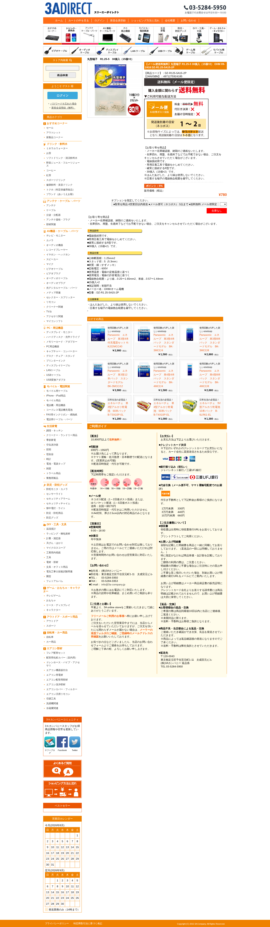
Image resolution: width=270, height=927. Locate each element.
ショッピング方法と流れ (145, 20)
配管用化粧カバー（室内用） (61, 657)
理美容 (49, 454)
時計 (48, 459)
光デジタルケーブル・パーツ (61, 287)
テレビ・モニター (55, 235)
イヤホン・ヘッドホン (58, 254)
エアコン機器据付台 (57, 670)
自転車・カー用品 (57, 632)
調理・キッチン (54, 430)
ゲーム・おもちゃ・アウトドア (218, 36)
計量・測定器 (53, 538)
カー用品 (51, 641)
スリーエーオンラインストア (135, 8)
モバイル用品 (53, 400)
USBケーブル (161, 51)
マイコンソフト (54, 321)
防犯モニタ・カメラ (57, 489)
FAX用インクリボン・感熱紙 (61, 414)
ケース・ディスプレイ (58, 605)
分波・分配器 (53, 215)
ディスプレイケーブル (109, 51)
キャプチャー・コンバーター (61, 351)
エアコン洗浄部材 (55, 684)
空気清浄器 (52, 444)
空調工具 (51, 698)
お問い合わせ (188, 20)
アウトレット (53, 132)
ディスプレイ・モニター (59, 332)
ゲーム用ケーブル (187, 51)
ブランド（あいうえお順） (60, 194)
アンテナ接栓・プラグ (58, 219)
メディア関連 (53, 292)
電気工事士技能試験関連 (59, 571)
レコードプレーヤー (57, 249)
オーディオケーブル (83, 51)
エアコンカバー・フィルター (61, 689)
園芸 (48, 576)
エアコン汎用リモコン (58, 694)
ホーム (59, 20)
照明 (48, 449)
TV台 (49, 311)
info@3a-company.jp (113, 584)
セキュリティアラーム (58, 498)
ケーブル (51, 210)
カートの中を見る (78, 20)
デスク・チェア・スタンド (60, 356)
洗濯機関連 (52, 703)
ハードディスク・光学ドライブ (63, 337)
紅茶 (48, 175)
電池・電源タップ (55, 463)
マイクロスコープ (55, 547)
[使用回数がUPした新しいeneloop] (98, 342)
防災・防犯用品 (54, 513)
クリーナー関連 (54, 306)
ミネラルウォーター (57, 148)
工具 (48, 557)
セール (49, 127)
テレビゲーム (53, 595)
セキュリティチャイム (58, 503)
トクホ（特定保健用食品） (60, 189)
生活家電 (163, 36)
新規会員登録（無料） (63, 107)
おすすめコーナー (52, 36)
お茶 (48, 153)
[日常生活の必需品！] (98, 414)
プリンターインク (55, 360)
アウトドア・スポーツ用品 (62, 616)
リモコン (51, 302)
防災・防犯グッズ (181, 36)
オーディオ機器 (54, 245)
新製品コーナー (54, 137)
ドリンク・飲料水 (71, 36)
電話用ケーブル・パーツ (59, 419)
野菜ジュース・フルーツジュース (63, 164)
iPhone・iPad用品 (56, 395)
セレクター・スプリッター (60, 297)
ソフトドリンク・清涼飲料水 (61, 158)
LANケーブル (135, 51)
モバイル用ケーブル (213, 51)
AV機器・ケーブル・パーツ (107, 36)
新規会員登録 (118, 20)
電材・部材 (52, 562)
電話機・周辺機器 (55, 405)
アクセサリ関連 (54, 316)
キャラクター (53, 610)
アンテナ (51, 205)
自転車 (49, 637)
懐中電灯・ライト (55, 508)
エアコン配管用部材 (57, 679)
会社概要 (170, 20)
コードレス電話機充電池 (59, 409)
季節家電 (51, 440)
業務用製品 (52, 478)
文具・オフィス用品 (57, 567)
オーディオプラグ (55, 283)
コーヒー (51, 170)
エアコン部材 (54, 648)
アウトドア (52, 621)
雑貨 (48, 468)
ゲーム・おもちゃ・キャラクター (61, 589)
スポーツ (51, 625)
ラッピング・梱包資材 (58, 533)
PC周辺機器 (52, 346)
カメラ (49, 240)
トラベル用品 (53, 473)
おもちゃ (51, 600)
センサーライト (54, 493)
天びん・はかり (54, 543)
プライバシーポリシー (57, 923)
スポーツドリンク (55, 180)
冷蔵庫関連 (52, 708)
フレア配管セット (55, 652)
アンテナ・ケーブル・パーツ (89, 36)
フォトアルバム (54, 581)
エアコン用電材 (54, 674)
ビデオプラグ (53, 273)
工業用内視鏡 (53, 552)
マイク (49, 264)
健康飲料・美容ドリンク (59, 184)
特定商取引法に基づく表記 (87, 923)
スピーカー (52, 259)
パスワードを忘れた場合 (63, 103)
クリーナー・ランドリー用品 (61, 435)
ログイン (99, 20)
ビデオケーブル (56, 51)
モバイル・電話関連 (144, 36)
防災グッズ (52, 517)
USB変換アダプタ (56, 379)
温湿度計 (51, 528)
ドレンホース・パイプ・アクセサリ (63, 664)
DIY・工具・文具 (199, 36)
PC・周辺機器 (126, 36)
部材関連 (51, 224)
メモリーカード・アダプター (61, 341)
